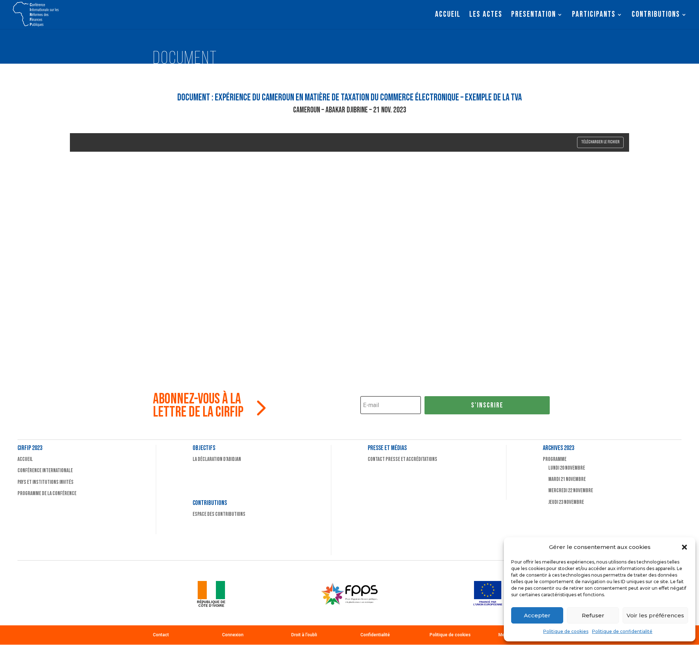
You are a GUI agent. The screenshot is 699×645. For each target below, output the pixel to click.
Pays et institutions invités (45, 482)
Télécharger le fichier (600, 142)
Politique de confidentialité (622, 631)
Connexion (233, 634)
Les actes (485, 15)
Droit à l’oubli (304, 634)
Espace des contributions (219, 514)
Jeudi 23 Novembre (566, 502)
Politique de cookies (565, 631)
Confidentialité (375, 634)
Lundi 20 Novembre (566, 468)
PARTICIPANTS (594, 15)
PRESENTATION (533, 15)
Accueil (25, 459)
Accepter (537, 615)
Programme (554, 459)
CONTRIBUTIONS (656, 15)
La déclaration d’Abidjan (217, 459)
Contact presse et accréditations (402, 459)
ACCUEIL (448, 15)
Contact (161, 634)
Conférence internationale (45, 470)
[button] (684, 547)
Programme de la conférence (46, 493)
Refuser (593, 615)
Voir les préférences (655, 615)
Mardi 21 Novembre (567, 479)
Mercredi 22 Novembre (570, 490)
